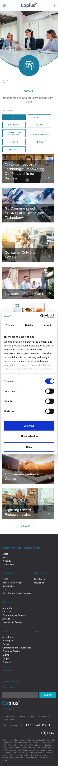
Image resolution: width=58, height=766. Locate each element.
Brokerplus (7, 640)
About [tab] (47, 325)
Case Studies (40, 573)
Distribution (8, 564)
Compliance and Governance (16, 647)
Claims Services (10, 573)
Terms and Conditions (27, 717)
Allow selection (29, 436)
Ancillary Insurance (11, 547)
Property (6, 561)
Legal (5, 553)
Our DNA (7, 611)
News (5, 631)
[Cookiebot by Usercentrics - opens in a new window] (41, 316)
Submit (48, 694)
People (5, 658)
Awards (6, 618)
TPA (4, 589)
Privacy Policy (44, 717)
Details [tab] (29, 325)
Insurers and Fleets (12, 582)
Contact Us (7, 670)
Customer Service (11, 651)
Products (6, 662)
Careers (38, 631)
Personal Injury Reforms (14, 615)
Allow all (29, 425)
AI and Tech (8, 637)
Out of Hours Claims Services (17, 593)
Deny (29, 447)
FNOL (5, 579)
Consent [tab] (10, 325)
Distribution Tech (32, 547)
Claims (5, 644)
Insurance (39, 582)
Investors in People (12, 622)
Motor (5, 557)
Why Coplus (8, 602)
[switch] (49, 391)
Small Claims (8, 586)
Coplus (16, 681)
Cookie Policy (8, 719)
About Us (7, 608)
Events (5, 654)
